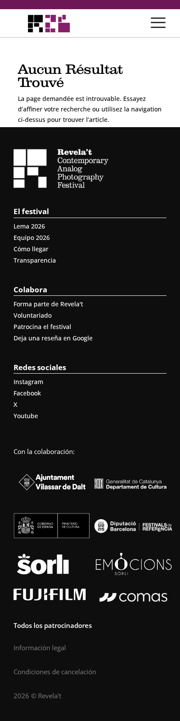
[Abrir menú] (158, 23)
